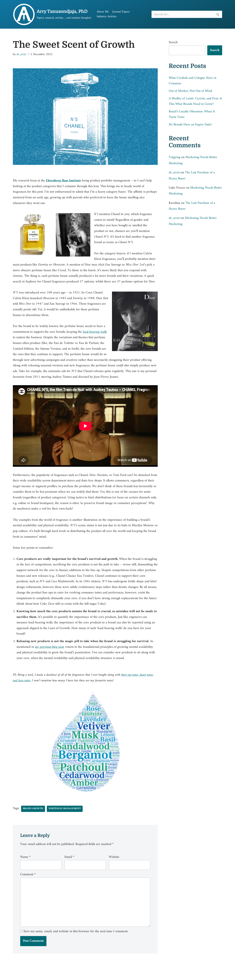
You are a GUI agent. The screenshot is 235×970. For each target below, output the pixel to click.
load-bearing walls (95, 332)
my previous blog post (49, 647)
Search (173, 42)
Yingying (174, 157)
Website (114, 857)
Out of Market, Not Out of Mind (190, 91)
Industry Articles (106, 16)
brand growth (33, 808)
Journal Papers (121, 12)
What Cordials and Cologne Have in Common (192, 80)
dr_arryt (21, 54)
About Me (103, 12)
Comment (28, 874)
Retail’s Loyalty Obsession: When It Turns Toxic (192, 114)
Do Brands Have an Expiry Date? (190, 124)
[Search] (218, 14)
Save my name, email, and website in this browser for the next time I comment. (76, 931)
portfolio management (65, 808)
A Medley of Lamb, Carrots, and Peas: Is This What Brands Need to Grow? (195, 101)
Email (69, 857)
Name (25, 857)
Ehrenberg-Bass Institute (63, 180)
